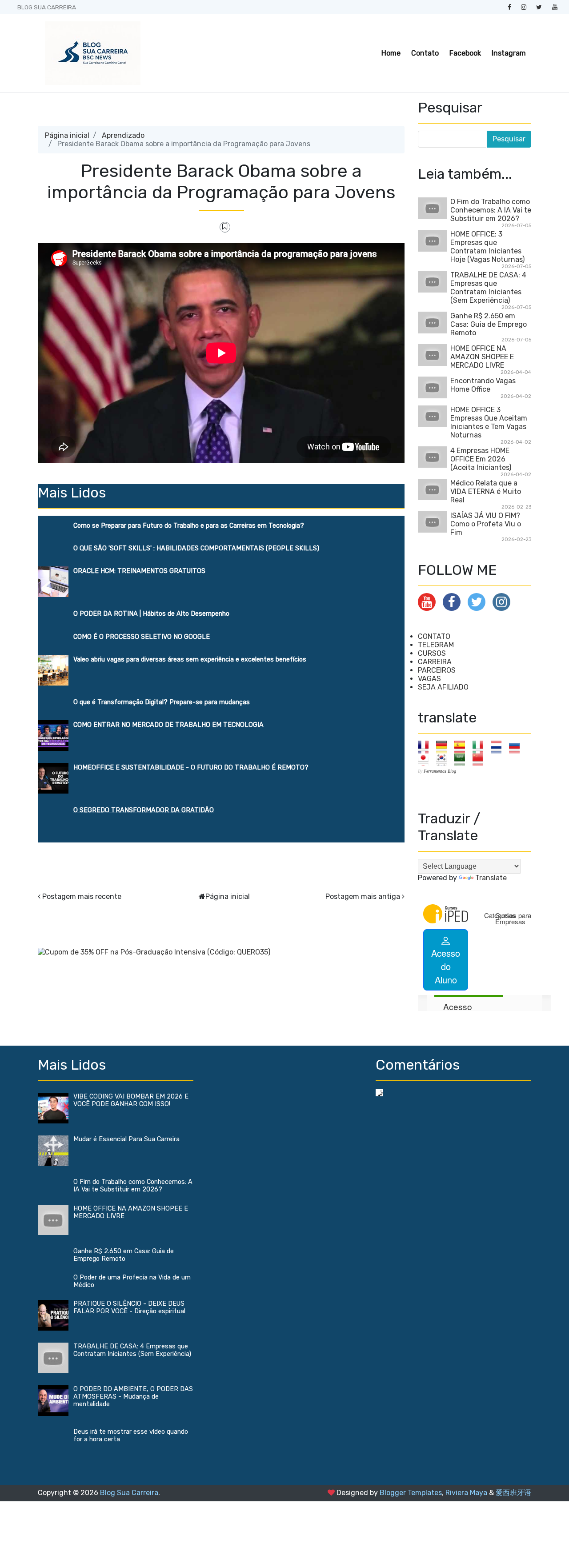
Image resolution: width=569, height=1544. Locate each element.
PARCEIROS (437, 670)
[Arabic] (462, 759)
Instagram (509, 53)
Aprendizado (123, 135)
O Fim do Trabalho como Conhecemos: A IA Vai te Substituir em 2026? (490, 210)
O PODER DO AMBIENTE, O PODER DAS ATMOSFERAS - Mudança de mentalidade (133, 1396)
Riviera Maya (466, 1492)
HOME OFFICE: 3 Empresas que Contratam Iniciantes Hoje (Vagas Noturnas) (487, 247)
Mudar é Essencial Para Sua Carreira (126, 1139)
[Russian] (517, 746)
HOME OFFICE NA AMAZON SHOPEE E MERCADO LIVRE (482, 356)
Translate (491, 878)
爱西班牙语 (513, 1492)
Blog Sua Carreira (129, 1492)
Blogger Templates (411, 1492)
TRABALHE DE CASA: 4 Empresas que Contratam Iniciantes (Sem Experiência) (488, 288)
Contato (425, 53)
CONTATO (434, 636)
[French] (426, 746)
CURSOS (432, 653)
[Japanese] (426, 759)
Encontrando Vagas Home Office (483, 385)
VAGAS (429, 678)
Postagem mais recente (81, 896)
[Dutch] (499, 746)
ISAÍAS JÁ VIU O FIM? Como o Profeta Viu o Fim (485, 524)
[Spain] (462, 746)
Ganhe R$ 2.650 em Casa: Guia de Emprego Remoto (488, 324)
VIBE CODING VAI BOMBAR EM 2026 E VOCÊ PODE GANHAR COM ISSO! (130, 1100)
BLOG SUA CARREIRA (46, 7)
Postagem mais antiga (362, 896)
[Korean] (444, 759)
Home (391, 53)
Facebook (465, 53)
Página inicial (67, 135)
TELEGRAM (436, 645)
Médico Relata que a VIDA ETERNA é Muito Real (485, 491)
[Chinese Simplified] (481, 759)
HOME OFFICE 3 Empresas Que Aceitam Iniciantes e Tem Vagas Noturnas (488, 422)
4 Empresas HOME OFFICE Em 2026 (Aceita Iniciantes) (480, 459)
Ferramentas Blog (440, 771)
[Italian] (481, 746)
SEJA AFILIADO (443, 687)
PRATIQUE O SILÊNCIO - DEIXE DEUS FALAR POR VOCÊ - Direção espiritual (129, 1307)
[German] (444, 746)
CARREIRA (435, 662)
